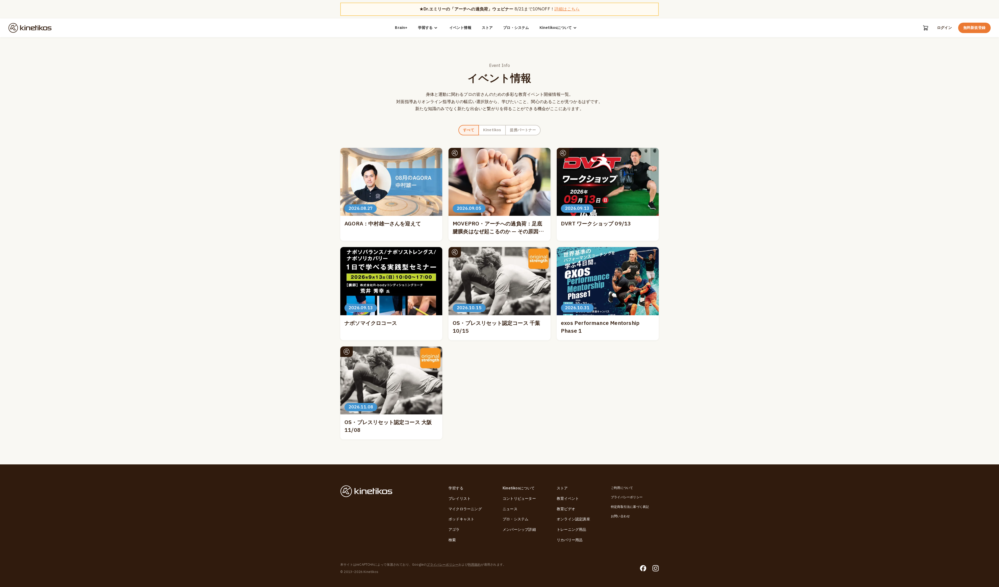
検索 (452, 540)
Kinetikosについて (556, 27)
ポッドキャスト (461, 519)
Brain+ (401, 28)
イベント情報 (460, 28)
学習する (425, 27)
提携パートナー (523, 130)
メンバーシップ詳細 (519, 529)
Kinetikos (492, 130)
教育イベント (568, 498)
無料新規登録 (974, 27)
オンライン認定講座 (573, 519)
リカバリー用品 (569, 540)
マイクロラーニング (465, 509)
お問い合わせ (620, 516)
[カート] (925, 28)
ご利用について (622, 487)
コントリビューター (519, 498)
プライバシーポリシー (627, 497)
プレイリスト (460, 498)
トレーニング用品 (571, 529)
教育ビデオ (566, 509)
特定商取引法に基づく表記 (630, 506)
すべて (468, 130)
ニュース (510, 509)
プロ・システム (516, 28)
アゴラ (454, 529)
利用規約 (474, 564)
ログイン (944, 28)
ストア (487, 28)
